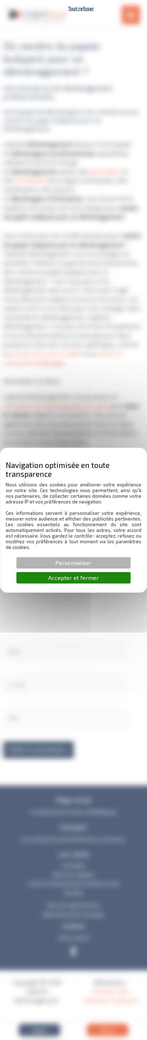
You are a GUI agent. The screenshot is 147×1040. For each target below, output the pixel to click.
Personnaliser (73, 562)
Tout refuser (81, 8)
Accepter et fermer (73, 577)
